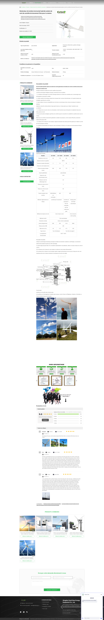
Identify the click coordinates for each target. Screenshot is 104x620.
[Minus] (101, 594)
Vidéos (44, 2)
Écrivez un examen (45, 420)
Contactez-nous (62, 2)
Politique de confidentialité (24, 618)
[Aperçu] (24, 2)
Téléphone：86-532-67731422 (27, 603)
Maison (31, 2)
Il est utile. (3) (46, 433)
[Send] (101, 618)
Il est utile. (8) (46, 454)
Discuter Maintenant (27, 37)
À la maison (23, 7)
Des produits (38, 2)
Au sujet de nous (52, 2)
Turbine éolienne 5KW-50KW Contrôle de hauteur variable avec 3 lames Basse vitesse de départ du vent (27, 533)
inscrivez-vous (81, 612)
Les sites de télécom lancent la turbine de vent (70, 503)
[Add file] (82, 618)
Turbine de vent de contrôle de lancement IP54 (52, 503)
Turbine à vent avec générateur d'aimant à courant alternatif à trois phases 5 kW (26, 124)
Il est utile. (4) (46, 476)
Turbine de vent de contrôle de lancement (37, 7)
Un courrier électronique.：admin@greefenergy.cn (30, 605)
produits (27, 7)
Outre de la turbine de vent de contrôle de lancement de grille (48, 505)
